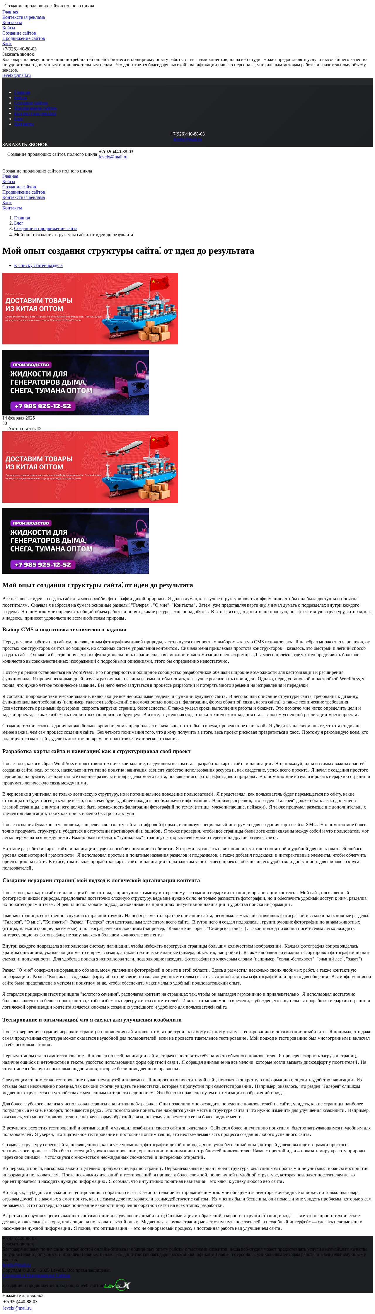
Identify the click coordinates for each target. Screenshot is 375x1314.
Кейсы (8, 27)
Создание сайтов (19, 33)
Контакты (12, 22)
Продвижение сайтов (23, 38)
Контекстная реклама (23, 17)
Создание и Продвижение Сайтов (36, 1275)
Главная (10, 11)
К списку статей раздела (38, 265)
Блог (7, 43)
